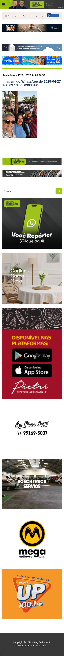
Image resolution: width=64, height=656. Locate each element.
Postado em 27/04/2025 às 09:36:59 (23, 75)
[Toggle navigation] (3, 5)
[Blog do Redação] (32, 4)
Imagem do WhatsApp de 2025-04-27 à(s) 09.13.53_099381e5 (31, 83)
